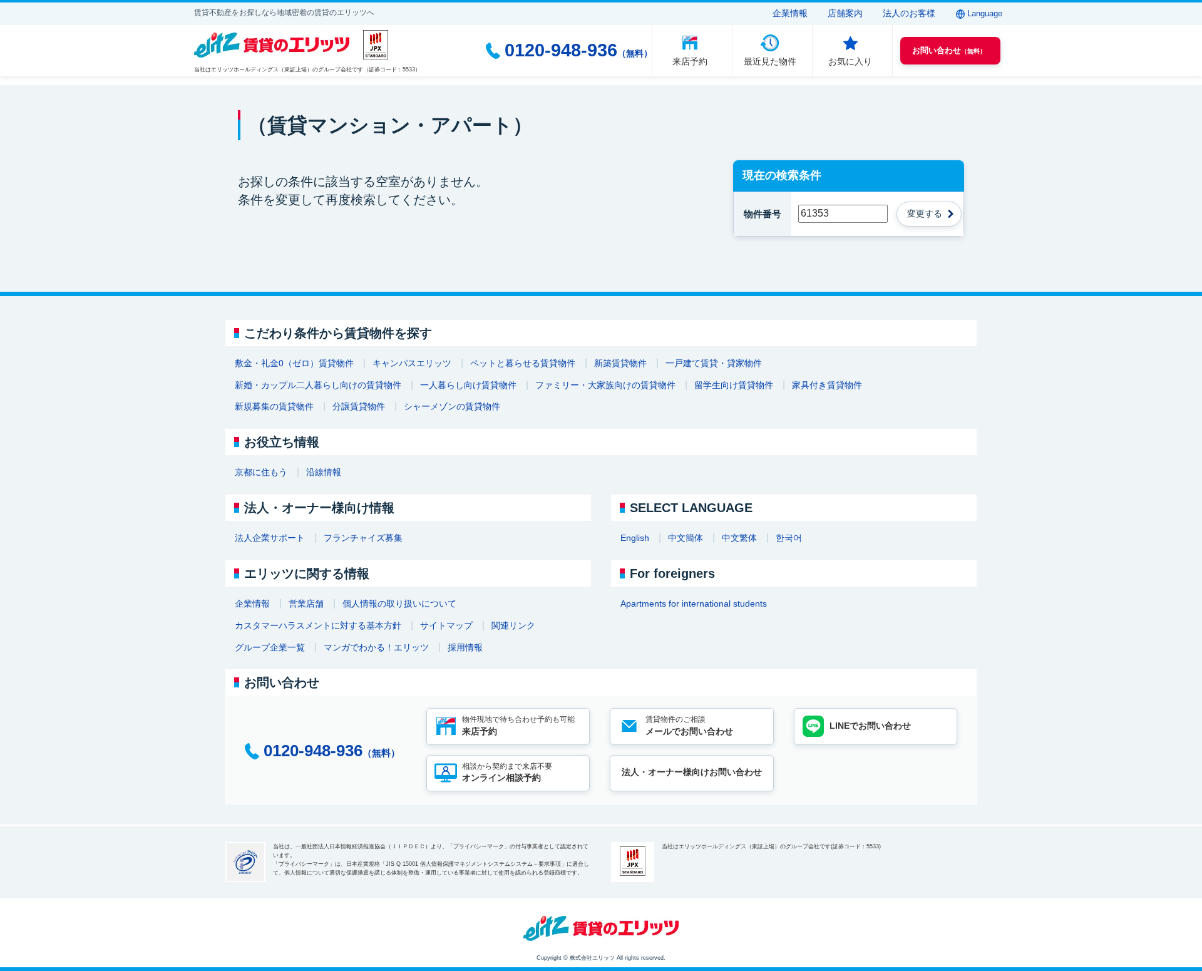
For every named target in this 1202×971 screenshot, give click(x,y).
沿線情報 (323, 472)
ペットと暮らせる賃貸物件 (522, 363)
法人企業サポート (270, 538)
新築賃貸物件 (620, 363)
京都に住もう (261, 472)
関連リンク (513, 625)
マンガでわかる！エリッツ (376, 647)
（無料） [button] (949, 50)
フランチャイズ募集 (363, 538)
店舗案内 (845, 13)
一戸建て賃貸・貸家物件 (713, 363)
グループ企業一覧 (270, 647)
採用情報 (465, 647)
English (634, 538)
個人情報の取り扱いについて (399, 604)
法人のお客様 (909, 13)
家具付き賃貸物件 (827, 385)
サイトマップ (446, 625)
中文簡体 (685, 538)
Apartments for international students (693, 604)
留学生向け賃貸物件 (733, 385)
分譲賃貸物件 (358, 406)
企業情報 (790, 13)
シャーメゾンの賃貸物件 (452, 406)
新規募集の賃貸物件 (274, 406)
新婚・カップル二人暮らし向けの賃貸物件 (318, 385)
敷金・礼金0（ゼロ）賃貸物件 (294, 363)
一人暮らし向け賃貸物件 (468, 385)
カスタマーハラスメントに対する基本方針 (318, 625)
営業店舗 (306, 604)
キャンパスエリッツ (411, 363)
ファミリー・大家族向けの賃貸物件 (605, 385)
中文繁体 (739, 538)
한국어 (789, 538)
